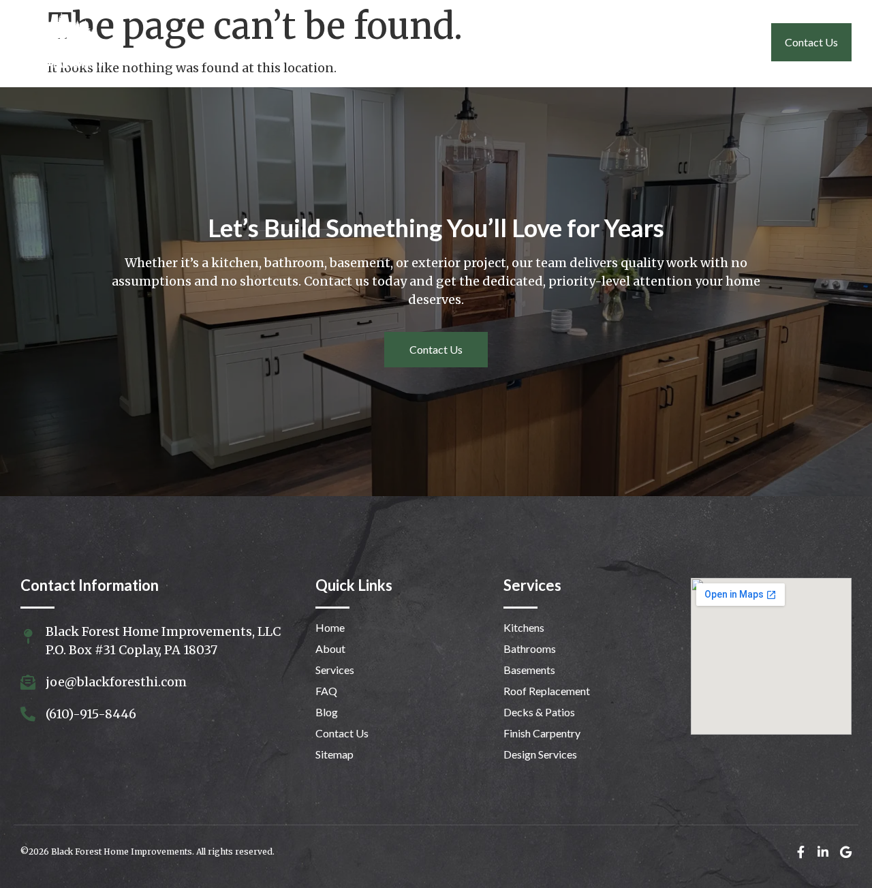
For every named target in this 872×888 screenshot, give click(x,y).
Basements (529, 669)
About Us (467, 41)
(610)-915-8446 (91, 714)
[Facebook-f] (800, 852)
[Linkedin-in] (823, 852)
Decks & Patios (539, 712)
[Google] (845, 852)
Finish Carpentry (541, 733)
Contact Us (811, 41)
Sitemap (334, 754)
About (330, 648)
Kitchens (523, 627)
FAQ (730, 41)
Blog (326, 712)
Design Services (540, 754)
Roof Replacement (546, 691)
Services (543, 41)
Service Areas (640, 41)
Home (396, 41)
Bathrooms (529, 648)
